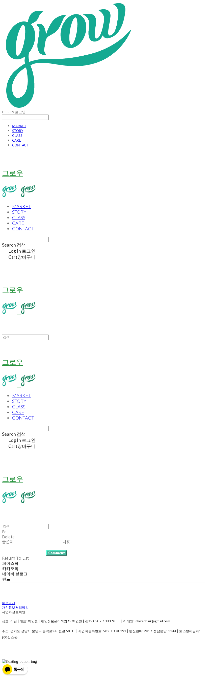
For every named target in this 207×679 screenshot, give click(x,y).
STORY (17, 130)
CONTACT (20, 145)
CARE (16, 140)
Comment (56, 553)
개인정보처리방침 (15, 607)
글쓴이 (7, 542)
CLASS (17, 135)
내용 (66, 542)
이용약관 (8, 603)
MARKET (19, 125)
